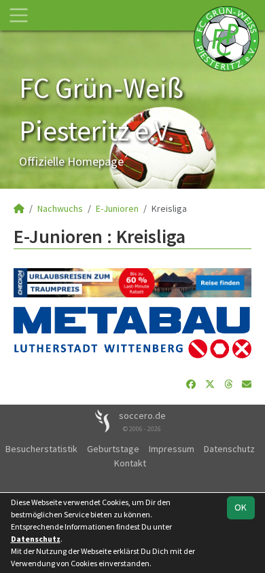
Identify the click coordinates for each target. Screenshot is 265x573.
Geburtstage (113, 449)
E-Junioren (117, 208)
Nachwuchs (60, 208)
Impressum (171, 449)
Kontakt (130, 463)
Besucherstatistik (41, 449)
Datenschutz (229, 449)
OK (240, 507)
